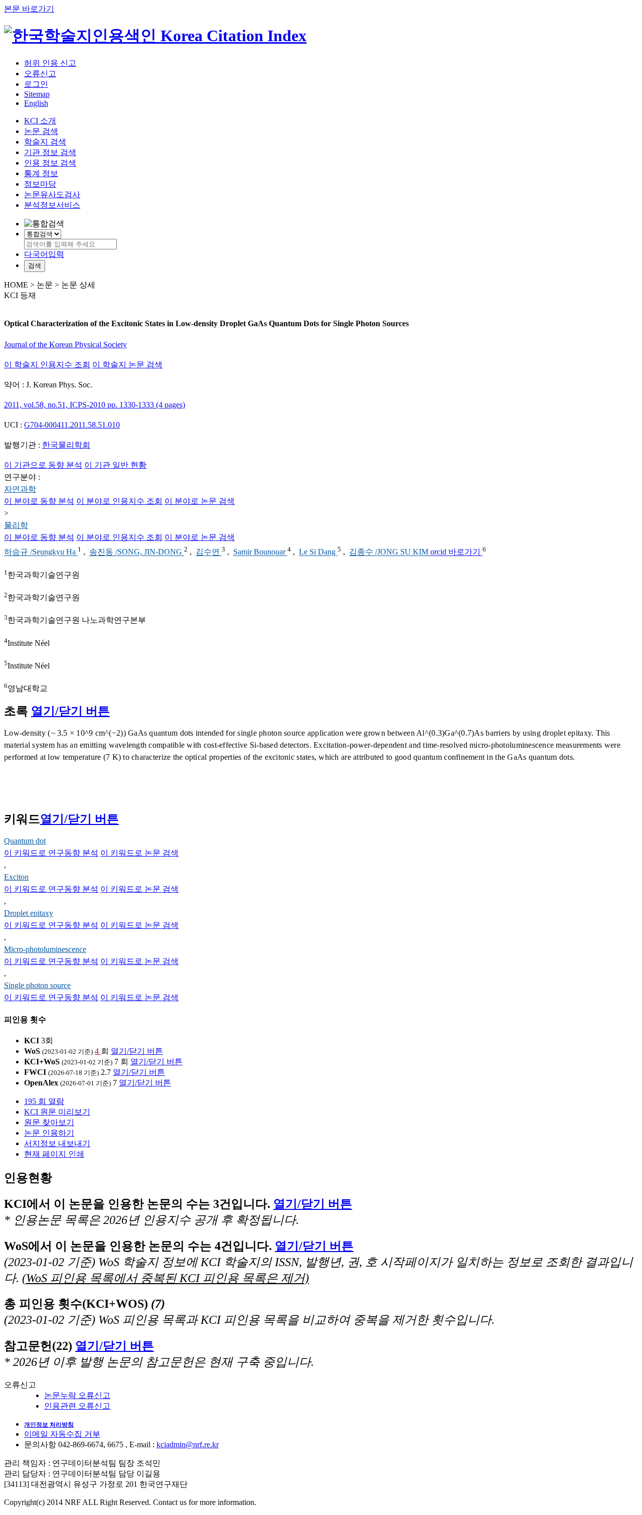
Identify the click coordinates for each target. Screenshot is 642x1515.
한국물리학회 (66, 445)
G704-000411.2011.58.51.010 (72, 425)
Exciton (16, 877)
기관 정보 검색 (50, 152)
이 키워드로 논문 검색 (139, 853)
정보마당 (40, 184)
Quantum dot (25, 841)
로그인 (36, 84)
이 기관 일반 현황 (115, 465)
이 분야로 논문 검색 (200, 501)
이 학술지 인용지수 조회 (47, 364)
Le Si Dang (318, 552)
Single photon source (37, 985)
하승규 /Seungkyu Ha (41, 552)
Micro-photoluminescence (45, 949)
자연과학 (20, 489)
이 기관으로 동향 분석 (43, 465)
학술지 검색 (45, 141)
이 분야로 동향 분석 (39, 501)
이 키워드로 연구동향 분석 (51, 853)
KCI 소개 (40, 120)
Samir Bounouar (260, 552)
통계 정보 (41, 173)
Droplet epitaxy (28, 913)
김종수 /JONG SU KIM (389, 552)
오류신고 (40, 73)
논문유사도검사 (52, 194)
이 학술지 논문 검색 (127, 364)
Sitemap (37, 94)
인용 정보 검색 (50, 163)
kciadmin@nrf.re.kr (187, 1444)
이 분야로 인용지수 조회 (119, 501)
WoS (32, 1051)
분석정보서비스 (52, 205)
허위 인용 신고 (50, 63)
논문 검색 (41, 131)
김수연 (209, 552)
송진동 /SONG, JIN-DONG (136, 552)
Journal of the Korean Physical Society (65, 344)
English (36, 103)
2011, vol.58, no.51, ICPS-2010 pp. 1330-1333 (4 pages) (94, 404)
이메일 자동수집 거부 (62, 1434)
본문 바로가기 (29, 9)
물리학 (16, 525)
